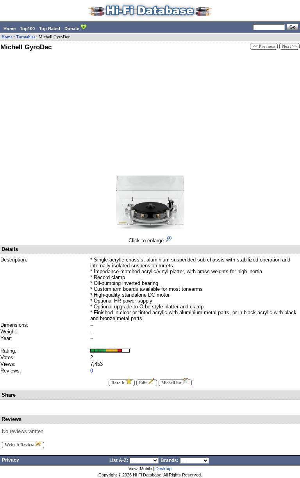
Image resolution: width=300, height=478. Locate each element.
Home (10, 28)
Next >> (289, 46)
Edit (143, 383)
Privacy (10, 460)
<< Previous (264, 46)
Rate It (118, 383)
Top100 (27, 28)
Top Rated (49, 28)
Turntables (25, 37)
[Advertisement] (150, 111)
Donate (72, 28)
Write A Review (20, 445)
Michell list (172, 383)
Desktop (163, 468)
